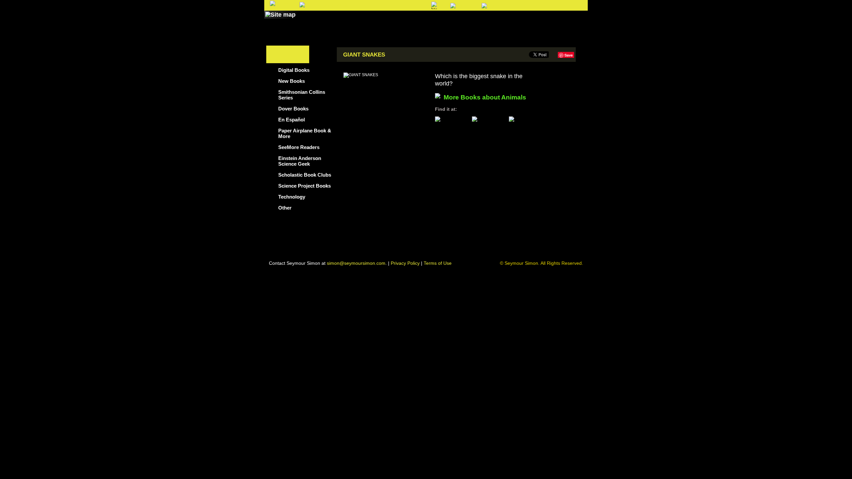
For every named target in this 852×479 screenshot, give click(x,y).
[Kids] (442, 21)
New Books (291, 81)
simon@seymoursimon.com (356, 263)
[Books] (311, 21)
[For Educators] (484, 21)
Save (568, 55)
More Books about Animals (485, 97)
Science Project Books (304, 186)
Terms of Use (438, 263)
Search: (371, 6)
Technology (291, 197)
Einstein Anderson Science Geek (299, 161)
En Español (291, 119)
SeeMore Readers (299, 147)
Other (285, 208)
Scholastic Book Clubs (304, 175)
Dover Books (293, 108)
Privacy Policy (405, 263)
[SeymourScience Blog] (403, 21)
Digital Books (294, 70)
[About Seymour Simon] (352, 21)
